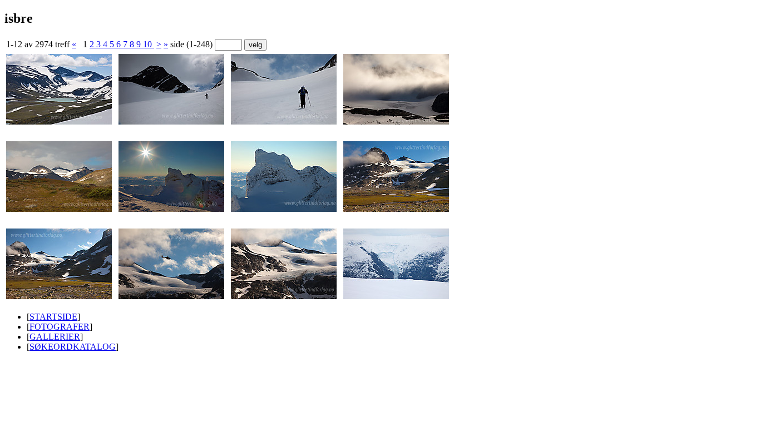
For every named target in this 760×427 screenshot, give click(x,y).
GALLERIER (54, 336)
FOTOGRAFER (59, 326)
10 (148, 44)
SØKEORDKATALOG (72, 346)
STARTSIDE (53, 316)
